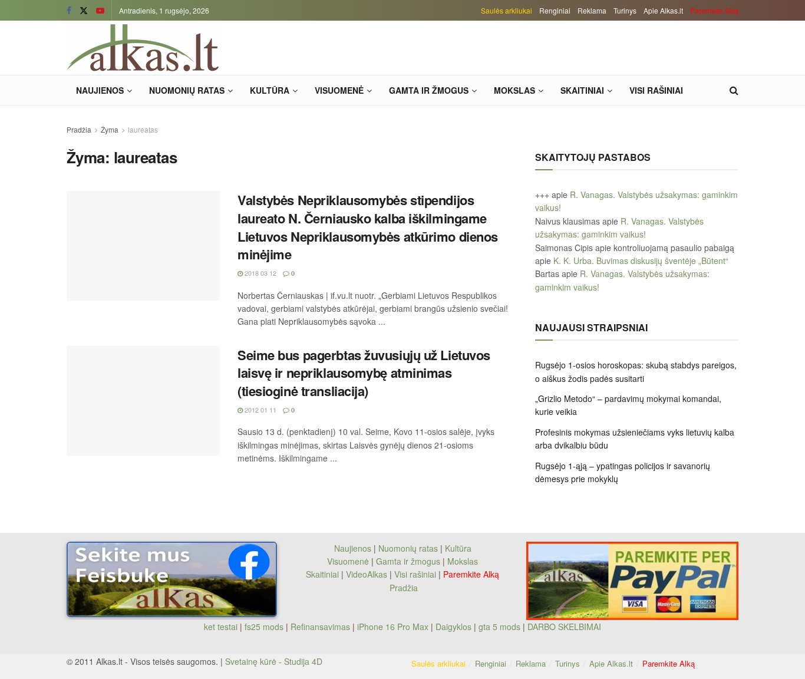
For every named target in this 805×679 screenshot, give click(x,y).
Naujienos (100, 90)
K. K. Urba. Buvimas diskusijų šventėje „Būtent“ (640, 260)
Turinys (624, 10)
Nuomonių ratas (187, 90)
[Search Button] (734, 90)
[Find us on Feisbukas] (69, 10)
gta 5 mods (501, 626)
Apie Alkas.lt (663, 10)
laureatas (143, 129)
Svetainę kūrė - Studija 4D (273, 661)
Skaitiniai (582, 90)
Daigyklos (453, 626)
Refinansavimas (320, 626)
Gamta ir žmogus (429, 90)
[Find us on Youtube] (100, 10)
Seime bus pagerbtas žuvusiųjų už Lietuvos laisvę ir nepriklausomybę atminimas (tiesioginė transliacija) (363, 373)
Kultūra (269, 90)
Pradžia (79, 129)
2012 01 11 (259, 409)
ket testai (222, 626)
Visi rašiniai (656, 90)
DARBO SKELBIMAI (564, 626)
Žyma (109, 129)
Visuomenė (339, 90)
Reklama (592, 10)
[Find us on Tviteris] (84, 10)
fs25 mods (264, 626)
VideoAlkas (366, 574)
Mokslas (514, 90)
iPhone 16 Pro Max (392, 626)
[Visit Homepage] (143, 47)
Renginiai (554, 10)
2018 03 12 (259, 273)
